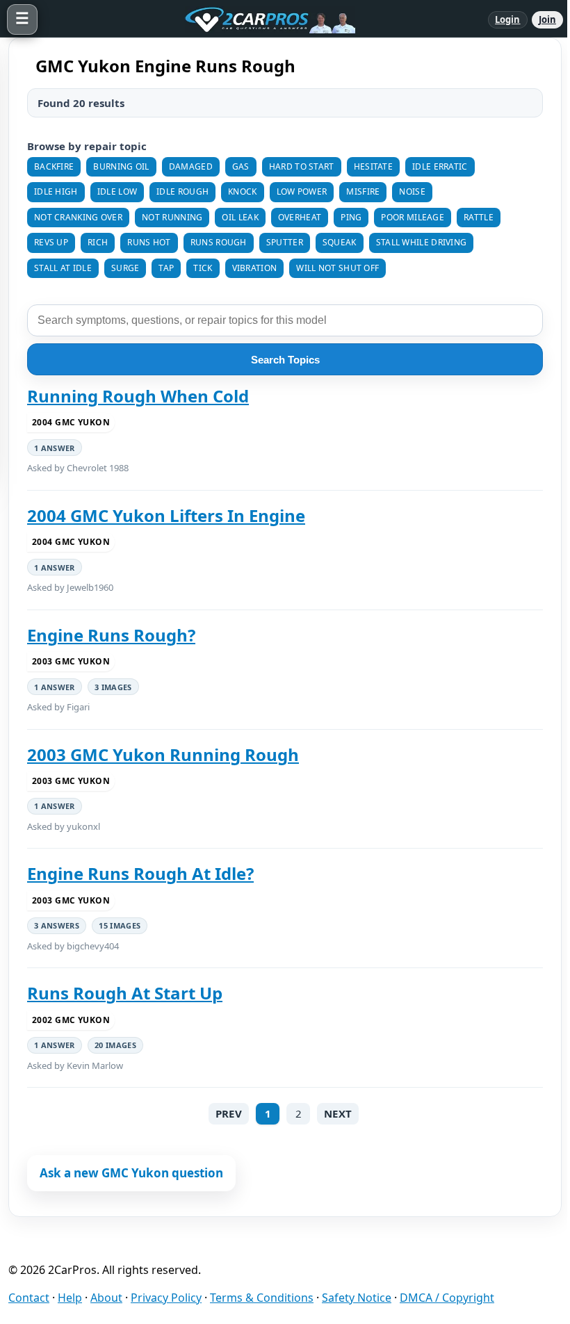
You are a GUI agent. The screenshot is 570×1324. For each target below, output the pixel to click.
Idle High (56, 191)
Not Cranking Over (78, 217)
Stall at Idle (63, 268)
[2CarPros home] (262, 19)
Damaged (191, 166)
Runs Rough (218, 242)
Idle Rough (182, 191)
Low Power (302, 191)
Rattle (479, 217)
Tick (202, 268)
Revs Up (51, 242)
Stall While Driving (421, 242)
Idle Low (117, 191)
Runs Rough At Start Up (124, 993)
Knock (242, 191)
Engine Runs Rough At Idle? (140, 873)
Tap (166, 268)
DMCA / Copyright (447, 1297)
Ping (351, 217)
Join (547, 19)
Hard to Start (301, 166)
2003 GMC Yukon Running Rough (163, 755)
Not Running (172, 217)
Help (70, 1297)
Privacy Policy (166, 1297)
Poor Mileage (412, 217)
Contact (28, 1297)
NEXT (338, 1113)
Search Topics (285, 360)
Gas (241, 166)
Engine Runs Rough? (111, 635)
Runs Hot (148, 242)
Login (508, 19)
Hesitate (373, 166)
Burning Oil (121, 166)
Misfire (363, 191)
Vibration (254, 268)
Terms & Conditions (262, 1297)
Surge (125, 268)
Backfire (54, 166)
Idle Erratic (440, 166)
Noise (412, 191)
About (106, 1297)
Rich (98, 242)
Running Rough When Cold (138, 396)
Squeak (340, 242)
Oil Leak (240, 217)
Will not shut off (337, 268)
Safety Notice (356, 1297)
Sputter (284, 242)
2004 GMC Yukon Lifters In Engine (166, 515)
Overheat (299, 217)
